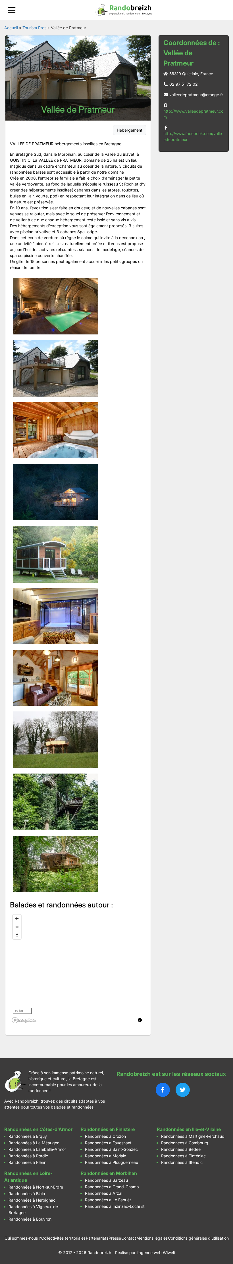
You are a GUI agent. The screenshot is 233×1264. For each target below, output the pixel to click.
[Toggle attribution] (139, 1020)
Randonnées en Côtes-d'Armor (38, 1129)
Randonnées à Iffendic (182, 1162)
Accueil (11, 27)
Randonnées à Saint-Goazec (111, 1149)
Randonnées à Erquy (28, 1136)
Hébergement (129, 130)
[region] (78, 968)
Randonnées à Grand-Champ (112, 1186)
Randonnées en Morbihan (109, 1173)
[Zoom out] (17, 927)
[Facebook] (163, 1090)
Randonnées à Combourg (184, 1142)
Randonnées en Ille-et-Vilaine (189, 1129)
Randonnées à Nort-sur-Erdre (36, 1187)
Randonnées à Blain (27, 1193)
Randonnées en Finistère (108, 1129)
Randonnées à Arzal (103, 1193)
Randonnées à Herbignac (32, 1200)
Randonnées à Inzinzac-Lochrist (115, 1206)
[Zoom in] (17, 919)
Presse (115, 1238)
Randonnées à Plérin (27, 1162)
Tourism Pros (34, 27)
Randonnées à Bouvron (30, 1219)
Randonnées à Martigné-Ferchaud (192, 1136)
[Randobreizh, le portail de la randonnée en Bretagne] (123, 10)
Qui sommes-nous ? (23, 1238)
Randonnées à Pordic (28, 1155)
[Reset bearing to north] (17, 935)
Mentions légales (152, 1238)
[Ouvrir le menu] (11, 10)
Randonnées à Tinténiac (183, 1155)
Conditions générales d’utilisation (198, 1238)
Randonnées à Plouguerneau (111, 1162)
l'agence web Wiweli (156, 1252)
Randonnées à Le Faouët (108, 1199)
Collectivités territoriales (63, 1238)
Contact (128, 1238)
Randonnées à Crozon (105, 1136)
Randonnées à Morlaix (105, 1155)
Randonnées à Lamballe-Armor (37, 1149)
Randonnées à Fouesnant (108, 1142)
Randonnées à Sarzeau (106, 1180)
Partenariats (97, 1238)
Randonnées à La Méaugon (34, 1142)
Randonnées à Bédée (181, 1149)
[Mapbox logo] (24, 1020)
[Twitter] (183, 1090)
